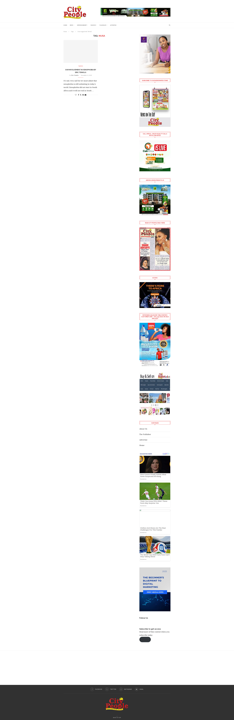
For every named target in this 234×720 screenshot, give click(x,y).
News (71, 25)
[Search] (169, 25)
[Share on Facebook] (78, 95)
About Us (143, 429)
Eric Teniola (74, 75)
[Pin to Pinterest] (83, 95)
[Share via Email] (85, 95)
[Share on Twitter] (80, 95)
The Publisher (145, 434)
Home (65, 25)
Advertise (113, 25)
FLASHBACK (103, 25)
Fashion (93, 25)
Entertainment (82, 25)
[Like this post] (76, 95)
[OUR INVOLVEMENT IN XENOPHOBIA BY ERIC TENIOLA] (81, 51)
